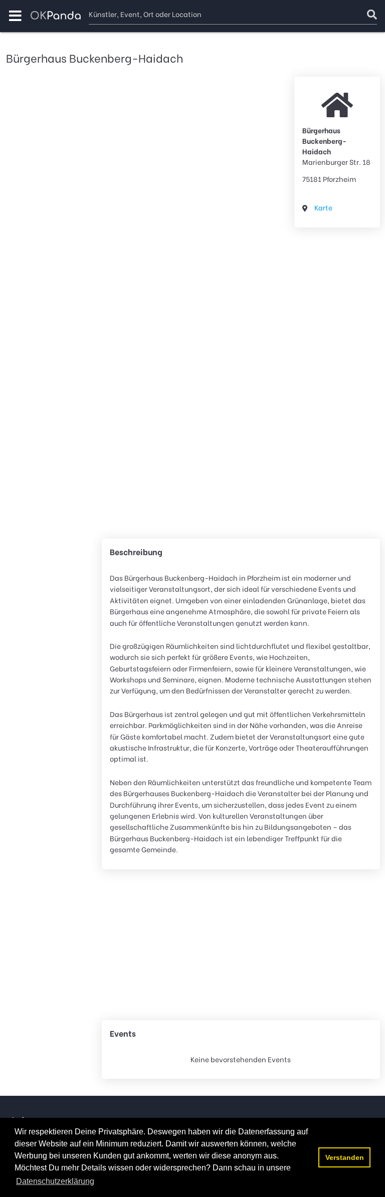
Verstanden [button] (344, 1157)
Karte (323, 207)
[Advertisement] (337, 384)
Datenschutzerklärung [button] (55, 1181)
